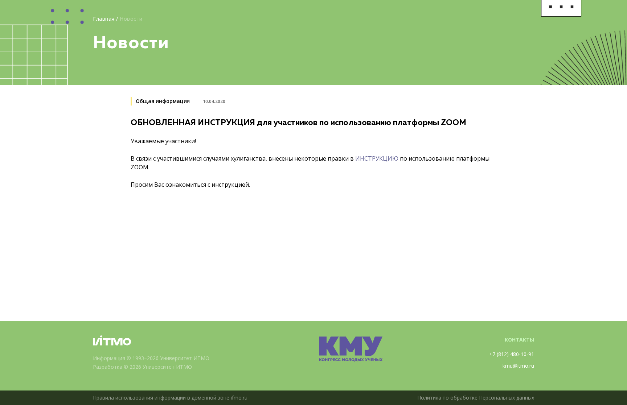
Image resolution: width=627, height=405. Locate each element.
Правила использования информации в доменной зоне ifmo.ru (170, 397)
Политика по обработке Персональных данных (475, 397)
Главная (104, 18)
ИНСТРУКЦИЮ (377, 158)
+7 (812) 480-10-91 (511, 354)
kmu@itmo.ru (518, 365)
